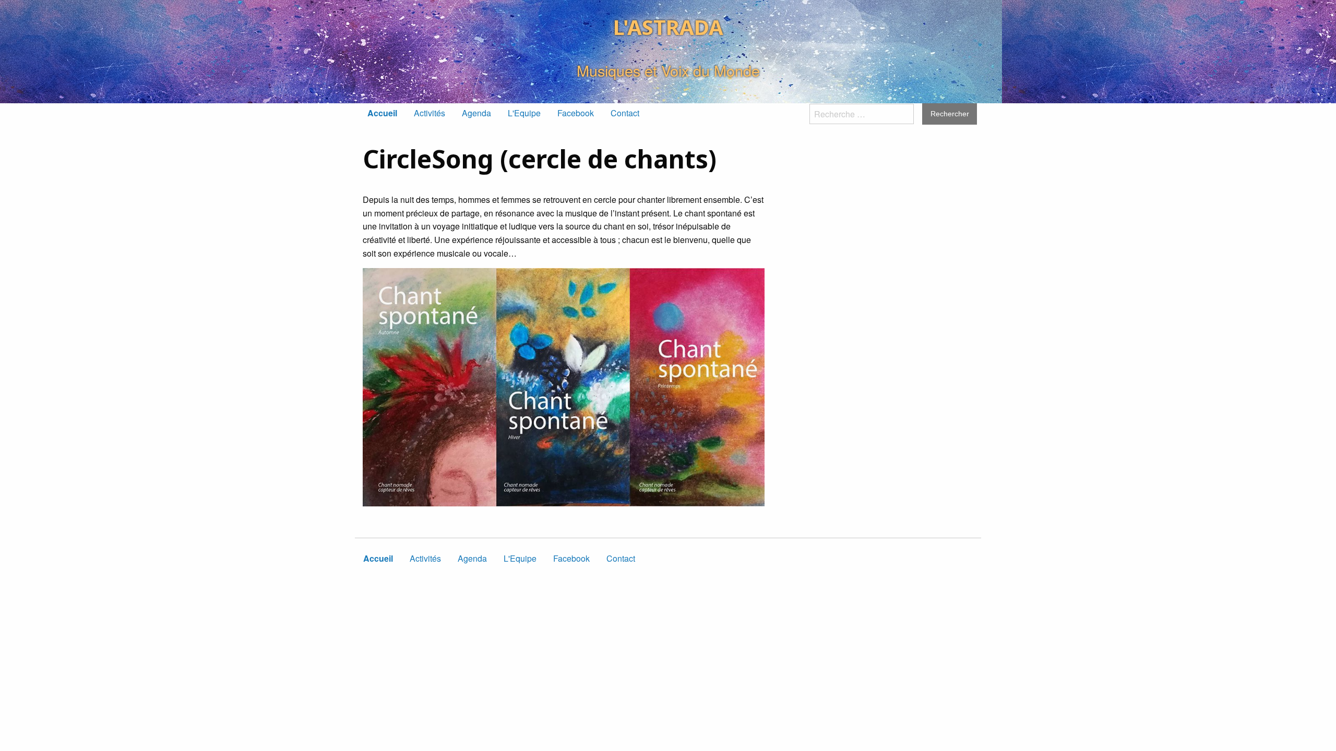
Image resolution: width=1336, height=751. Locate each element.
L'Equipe (524, 113)
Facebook (575, 113)
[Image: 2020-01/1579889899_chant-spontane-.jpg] (564, 387)
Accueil (382, 113)
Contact (625, 113)
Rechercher (950, 114)
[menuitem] (382, 113)
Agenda (476, 113)
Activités (429, 113)
